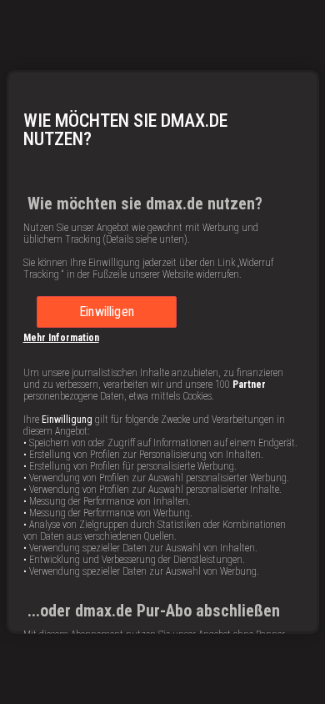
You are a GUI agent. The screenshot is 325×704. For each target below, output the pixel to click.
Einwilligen (106, 312)
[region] (163, 351)
